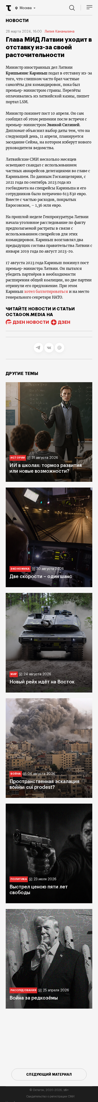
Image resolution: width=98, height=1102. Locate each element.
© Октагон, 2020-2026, (49, 1090)
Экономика (20, 569)
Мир (13, 674)
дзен (64, 322)
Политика (18, 879)
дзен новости (31, 322)
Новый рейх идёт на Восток (42, 682)
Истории (17, 457)
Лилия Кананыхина (59, 31)
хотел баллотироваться (46, 291)
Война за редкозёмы (34, 998)
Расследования (23, 990)
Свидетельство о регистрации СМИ (50, 1096)
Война (15, 774)
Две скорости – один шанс (41, 576)
